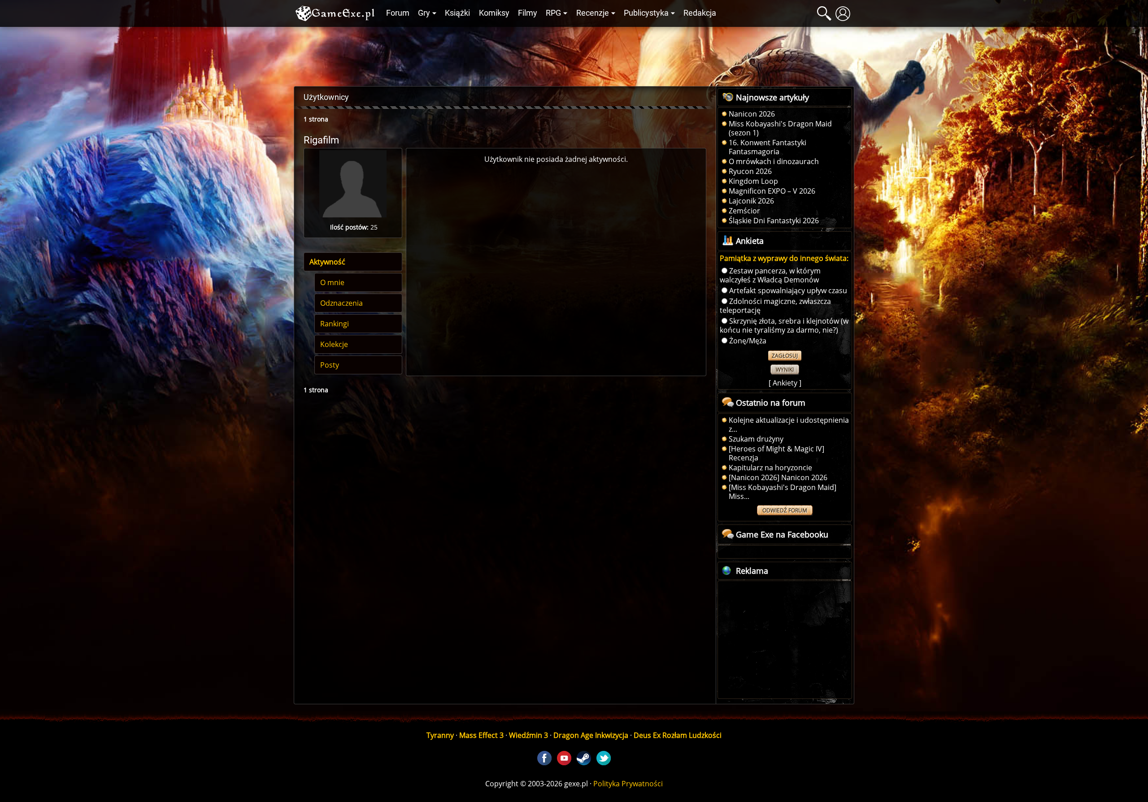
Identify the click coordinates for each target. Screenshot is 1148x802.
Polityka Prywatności (628, 784)
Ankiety (785, 383)
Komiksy (494, 13)
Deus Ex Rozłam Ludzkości (678, 735)
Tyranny (440, 735)
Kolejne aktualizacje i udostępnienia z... (789, 424)
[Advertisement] (574, 54)
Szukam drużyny (756, 439)
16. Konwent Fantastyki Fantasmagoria (767, 147)
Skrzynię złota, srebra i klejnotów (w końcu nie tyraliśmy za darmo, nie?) (784, 325)
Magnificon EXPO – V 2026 (772, 191)
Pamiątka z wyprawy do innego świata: (784, 258)
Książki (457, 13)
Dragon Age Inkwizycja (590, 735)
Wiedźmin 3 (528, 735)
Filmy (527, 13)
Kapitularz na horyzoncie (770, 468)
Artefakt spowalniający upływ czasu (788, 290)
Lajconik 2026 (751, 201)
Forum (397, 13)
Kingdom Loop (753, 181)
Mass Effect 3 (481, 735)
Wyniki (785, 369)
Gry (424, 13)
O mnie (332, 282)
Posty (329, 365)
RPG (553, 13)
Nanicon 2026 (752, 114)
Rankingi (334, 324)
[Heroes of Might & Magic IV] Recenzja (776, 453)
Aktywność (327, 262)
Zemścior (744, 211)
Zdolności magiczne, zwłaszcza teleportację (775, 306)
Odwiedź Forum (784, 510)
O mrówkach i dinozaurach (774, 161)
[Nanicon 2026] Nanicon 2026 (778, 477)
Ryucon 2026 (750, 171)
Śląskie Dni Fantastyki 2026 (774, 220)
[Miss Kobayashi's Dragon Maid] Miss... (782, 491)
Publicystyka (646, 13)
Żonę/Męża (747, 340)
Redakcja (699, 13)
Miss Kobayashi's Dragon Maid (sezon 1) (780, 128)
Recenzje (592, 13)
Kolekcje (334, 344)
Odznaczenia (341, 303)
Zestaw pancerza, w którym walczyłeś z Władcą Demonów (770, 275)
